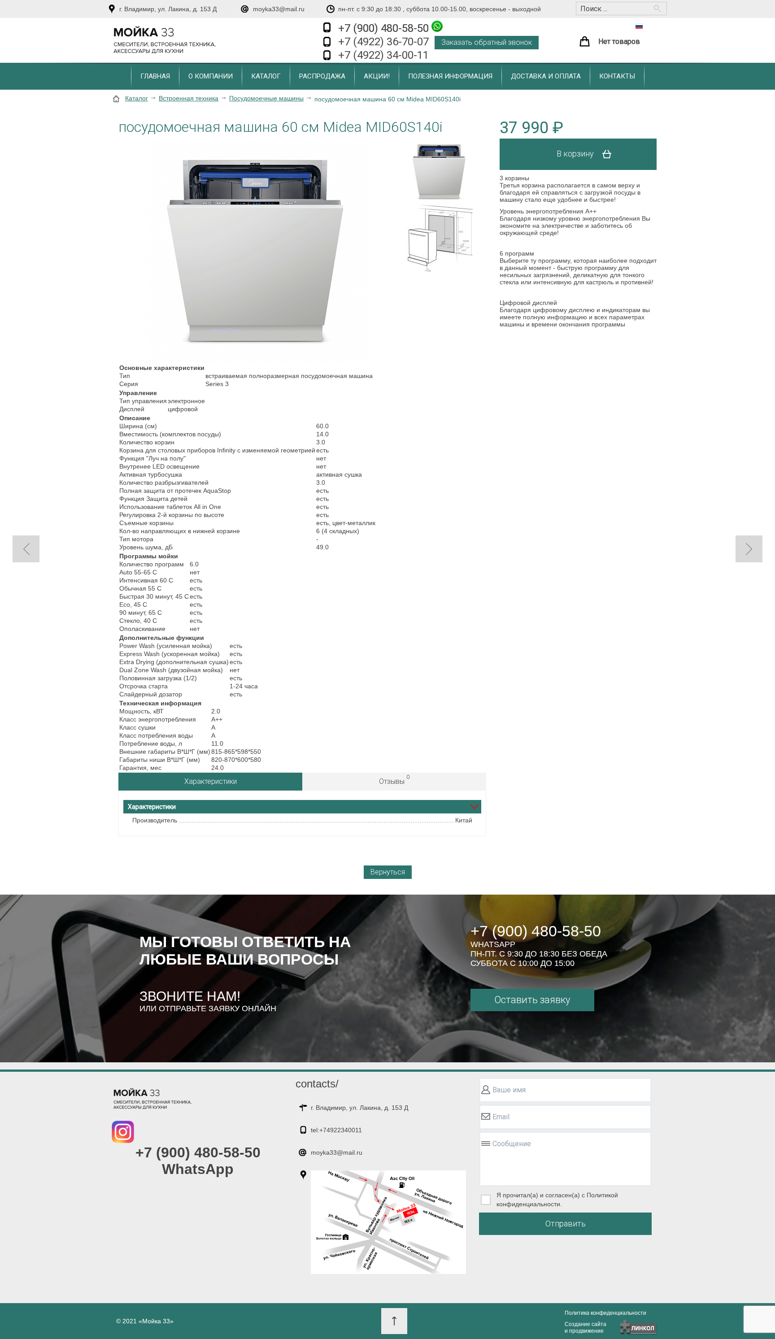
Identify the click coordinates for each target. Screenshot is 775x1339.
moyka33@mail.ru (279, 9)
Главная (155, 76)
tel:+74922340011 (336, 1130)
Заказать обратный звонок (486, 42)
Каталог (266, 76)
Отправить (565, 1223)
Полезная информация (450, 76)
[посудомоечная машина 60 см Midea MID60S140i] (255, 250)
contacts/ (317, 1084)
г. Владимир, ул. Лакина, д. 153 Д (168, 9)
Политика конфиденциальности (605, 1313)
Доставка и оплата (546, 76)
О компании (210, 76)
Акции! (377, 76)
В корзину (576, 153)
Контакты (617, 76)
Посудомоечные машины (266, 98)
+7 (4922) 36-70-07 (383, 41)
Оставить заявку (532, 999)
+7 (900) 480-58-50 (384, 28)
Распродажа (322, 76)
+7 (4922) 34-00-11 (383, 55)
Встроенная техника (188, 98)
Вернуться (387, 872)
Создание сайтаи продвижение (585, 1327)
